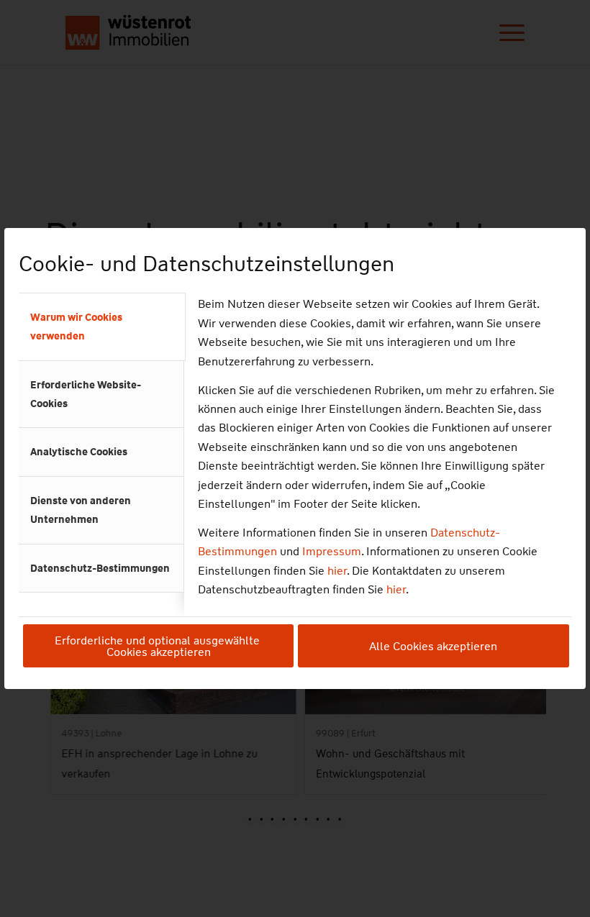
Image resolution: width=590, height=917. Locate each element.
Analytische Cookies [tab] (78, 451)
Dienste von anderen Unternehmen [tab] (80, 510)
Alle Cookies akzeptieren (433, 646)
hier (337, 570)
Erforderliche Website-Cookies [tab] (85, 394)
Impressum (331, 551)
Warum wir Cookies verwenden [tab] (76, 326)
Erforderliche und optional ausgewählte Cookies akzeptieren (159, 646)
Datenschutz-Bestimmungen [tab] (100, 568)
